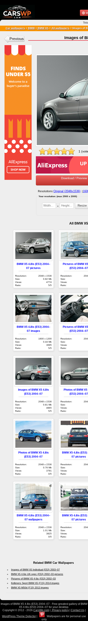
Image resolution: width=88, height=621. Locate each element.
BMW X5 (43, 28)
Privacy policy (60, 610)
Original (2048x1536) (66, 191)
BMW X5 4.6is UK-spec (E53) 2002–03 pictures (37, 574)
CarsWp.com (41, 610)
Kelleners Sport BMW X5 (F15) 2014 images (35, 583)
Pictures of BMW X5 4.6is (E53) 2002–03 (33, 578)
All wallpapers (60, 28)
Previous (16, 39)
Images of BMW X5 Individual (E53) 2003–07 (35, 569)
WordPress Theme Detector (19, 616)
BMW (31, 28)
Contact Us (77, 610)
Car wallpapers (15, 28)
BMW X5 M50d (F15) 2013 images (30, 587)
